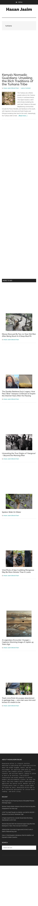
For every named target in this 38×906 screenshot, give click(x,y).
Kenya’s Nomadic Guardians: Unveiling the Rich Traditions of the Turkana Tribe (17, 79)
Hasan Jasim (19, 9)
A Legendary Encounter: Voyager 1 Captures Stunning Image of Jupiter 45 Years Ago (17, 642)
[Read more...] (23, 116)
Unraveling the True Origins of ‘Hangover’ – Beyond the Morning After (19, 454)
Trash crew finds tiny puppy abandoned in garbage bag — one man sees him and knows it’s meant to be (18, 700)
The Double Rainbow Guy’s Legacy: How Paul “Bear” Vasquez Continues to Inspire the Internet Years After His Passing (18, 393)
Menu (20, 2)
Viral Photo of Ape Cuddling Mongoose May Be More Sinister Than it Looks (18, 571)
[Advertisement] (19, 53)
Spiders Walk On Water (11, 512)
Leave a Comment (26, 88)
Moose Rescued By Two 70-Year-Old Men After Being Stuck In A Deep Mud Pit (19, 335)
